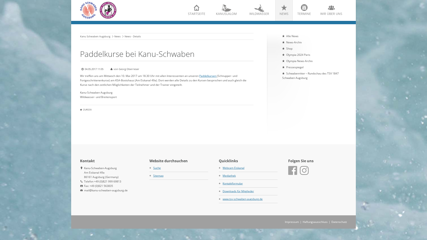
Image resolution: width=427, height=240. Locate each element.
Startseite (196, 14)
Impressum (292, 222)
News (284, 14)
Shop (289, 48)
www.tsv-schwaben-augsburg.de (243, 199)
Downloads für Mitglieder (238, 191)
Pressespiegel (295, 67)
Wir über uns (331, 14)
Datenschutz (339, 222)
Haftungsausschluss (315, 222)
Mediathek (229, 176)
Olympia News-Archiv (299, 61)
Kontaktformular (233, 183)
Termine (304, 14)
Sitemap (158, 176)
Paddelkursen (208, 76)
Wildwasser (259, 14)
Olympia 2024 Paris (298, 55)
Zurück (87, 109)
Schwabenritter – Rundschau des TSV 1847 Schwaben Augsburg (310, 76)
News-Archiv (294, 42)
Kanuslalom (226, 14)
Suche (157, 168)
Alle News (292, 36)
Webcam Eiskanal (233, 168)
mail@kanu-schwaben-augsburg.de (106, 190)
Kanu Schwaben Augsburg (95, 36)
